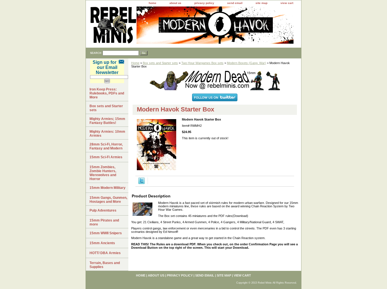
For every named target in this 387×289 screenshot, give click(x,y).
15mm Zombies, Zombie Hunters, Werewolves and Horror (103, 173)
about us (175, 3)
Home (135, 63)
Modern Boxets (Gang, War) (246, 63)
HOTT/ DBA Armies (105, 253)
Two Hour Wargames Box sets (202, 63)
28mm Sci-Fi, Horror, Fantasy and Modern (106, 146)
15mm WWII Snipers (106, 233)
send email (235, 3)
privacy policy (204, 3)
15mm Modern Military (108, 188)
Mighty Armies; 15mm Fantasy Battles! (107, 121)
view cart (286, 3)
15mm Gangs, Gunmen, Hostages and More (108, 200)
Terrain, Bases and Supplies (105, 265)
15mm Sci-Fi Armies (106, 157)
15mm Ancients (102, 243)
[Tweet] (141, 183)
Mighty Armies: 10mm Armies (107, 134)
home (152, 3)
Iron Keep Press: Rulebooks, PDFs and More (107, 93)
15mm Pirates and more (104, 222)
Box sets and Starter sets (160, 63)
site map (261, 3)
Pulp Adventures (103, 210)
